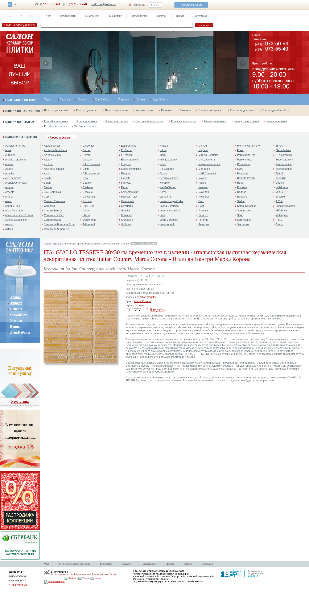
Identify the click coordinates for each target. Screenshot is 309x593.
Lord (162, 215)
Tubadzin (281, 178)
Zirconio (280, 196)
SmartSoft (253, 576)
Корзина (139, 4)
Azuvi (47, 173)
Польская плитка (86, 121)
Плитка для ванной (56, 110)
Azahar (9, 224)
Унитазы (123, 99)
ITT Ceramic (167, 168)
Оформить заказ (191, 5)
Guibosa (126, 224)
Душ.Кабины (161, 99)
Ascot (8, 201)
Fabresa (126, 182)
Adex (8, 150)
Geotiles (126, 210)
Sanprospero (244, 210)
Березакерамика (286, 205)
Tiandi (279, 173)
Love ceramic (167, 224)
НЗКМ (279, 219)
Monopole (204, 168)
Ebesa (86, 215)
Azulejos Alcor (52, 145)
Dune (86, 210)
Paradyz (203, 215)
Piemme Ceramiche (248, 145)
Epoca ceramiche (131, 168)
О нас (46, 564)
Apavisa (10, 173)
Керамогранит (144, 110)
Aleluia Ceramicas (15, 159)
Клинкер (166, 110)
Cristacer (88, 187)
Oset (201, 205)
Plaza (240, 150)
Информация (207, 564)
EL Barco (126, 150)
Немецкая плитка (215, 121)
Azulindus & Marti (54, 168)
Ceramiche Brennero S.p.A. (59, 224)
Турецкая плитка (85, 126)
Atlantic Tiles (12, 205)
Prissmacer (243, 164)
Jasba (163, 173)
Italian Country (147, 297)
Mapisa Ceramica (208, 155)
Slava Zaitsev (283, 150)
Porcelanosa (244, 159)
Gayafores (127, 205)
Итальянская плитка (183, 121)
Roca (240, 182)
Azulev (48, 159)
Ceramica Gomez (54, 215)
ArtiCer (9, 196)
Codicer (87, 182)
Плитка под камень (242, 110)
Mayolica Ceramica (209, 164)
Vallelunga (282, 187)
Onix (201, 201)
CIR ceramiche (91, 173)
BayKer (48, 178)
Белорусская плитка (246, 121)
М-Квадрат (282, 215)
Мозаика (185, 110)
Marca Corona (206, 159)
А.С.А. (279, 201)
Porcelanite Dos (246, 155)
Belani (47, 182)
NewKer (203, 187)
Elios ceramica (129, 159)
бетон (54, 574)
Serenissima (244, 219)
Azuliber (48, 164)
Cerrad (87, 150)
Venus (279, 192)
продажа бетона (90, 574)
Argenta (9, 192)
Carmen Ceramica (54, 201)
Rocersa (242, 187)
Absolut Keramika (15, 145)
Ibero (163, 155)
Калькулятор (127, 564)
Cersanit (87, 159)
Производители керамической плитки (74, 564)
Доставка (170, 564)
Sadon (241, 201)
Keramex (165, 182)
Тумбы (48, 99)
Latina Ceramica (169, 205)
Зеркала (65, 99)
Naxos (202, 182)
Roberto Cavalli (246, 178)
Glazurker (126, 215)
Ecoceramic (89, 219)
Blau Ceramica (52, 192)
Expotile (125, 178)
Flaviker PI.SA (129, 196)
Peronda (203, 219)
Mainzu (202, 145)
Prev (46, 63)
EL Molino (127, 155)
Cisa (85, 178)
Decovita (88, 192)
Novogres (204, 196)
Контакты (188, 564)
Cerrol (86, 155)
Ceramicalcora (52, 219)
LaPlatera (165, 196)
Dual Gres (88, 205)
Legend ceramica (170, 210)
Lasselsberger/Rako (171, 201)
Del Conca (89, 196)
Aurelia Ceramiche (16, 219)
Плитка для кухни (116, 110)
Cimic (86, 168)
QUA (240, 168)
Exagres (126, 173)
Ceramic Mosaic (53, 210)
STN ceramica (284, 155)
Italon (163, 164)
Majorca (203, 150)
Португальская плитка (149, 121)
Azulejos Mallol (52, 155)
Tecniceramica (284, 168)
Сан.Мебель (102, 99)
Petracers (203, 224)
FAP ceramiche (129, 192)
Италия (139, 305)
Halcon (164, 145)
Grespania (127, 219)
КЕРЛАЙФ (281, 210)
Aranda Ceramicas (16, 182)
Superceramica (284, 159)
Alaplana (10, 155)
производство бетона (70, 574)
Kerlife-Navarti (168, 187)
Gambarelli (127, 201)
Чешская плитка (277, 121)
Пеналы (82, 99)
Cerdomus (89, 145)
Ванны (140, 99)
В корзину (157, 310)
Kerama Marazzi (169, 178)
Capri (47, 196)
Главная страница (53, 243)
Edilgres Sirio (128, 145)
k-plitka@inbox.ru (24, 25)
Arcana (9, 187)
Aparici (9, 168)
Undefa (280, 182)
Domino (87, 201)
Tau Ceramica (284, 164)
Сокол (279, 224)
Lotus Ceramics (169, 219)
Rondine (242, 196)
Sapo (240, 215)
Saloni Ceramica (246, 205)
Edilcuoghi (89, 224)
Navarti (202, 178)
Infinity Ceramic (168, 159)
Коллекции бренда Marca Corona (82, 243)
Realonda (242, 173)
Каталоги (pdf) (106, 564)
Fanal (124, 187)
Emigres (126, 164)
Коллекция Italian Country (115, 243)
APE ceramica (13, 178)
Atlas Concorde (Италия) (19, 215)
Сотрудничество (149, 564)
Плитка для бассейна (275, 110)
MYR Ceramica (207, 173)
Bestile (48, 187)
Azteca (9, 229)
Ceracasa (49, 205)
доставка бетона (108, 574)
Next (243, 63)
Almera (9, 164)
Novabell (203, 192)
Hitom (163, 150)
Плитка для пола (86, 110)
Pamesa (203, 210)
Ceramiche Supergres (56, 229)
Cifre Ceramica (91, 164)
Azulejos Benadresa (55, 150)
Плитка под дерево (210, 110)
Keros (163, 192)
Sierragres (243, 224)
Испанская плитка (116, 121)
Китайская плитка (55, 126)
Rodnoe (241, 192)
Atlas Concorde (14, 210)
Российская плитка (56, 121)
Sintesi (279, 145)
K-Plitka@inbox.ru (103, 4)
